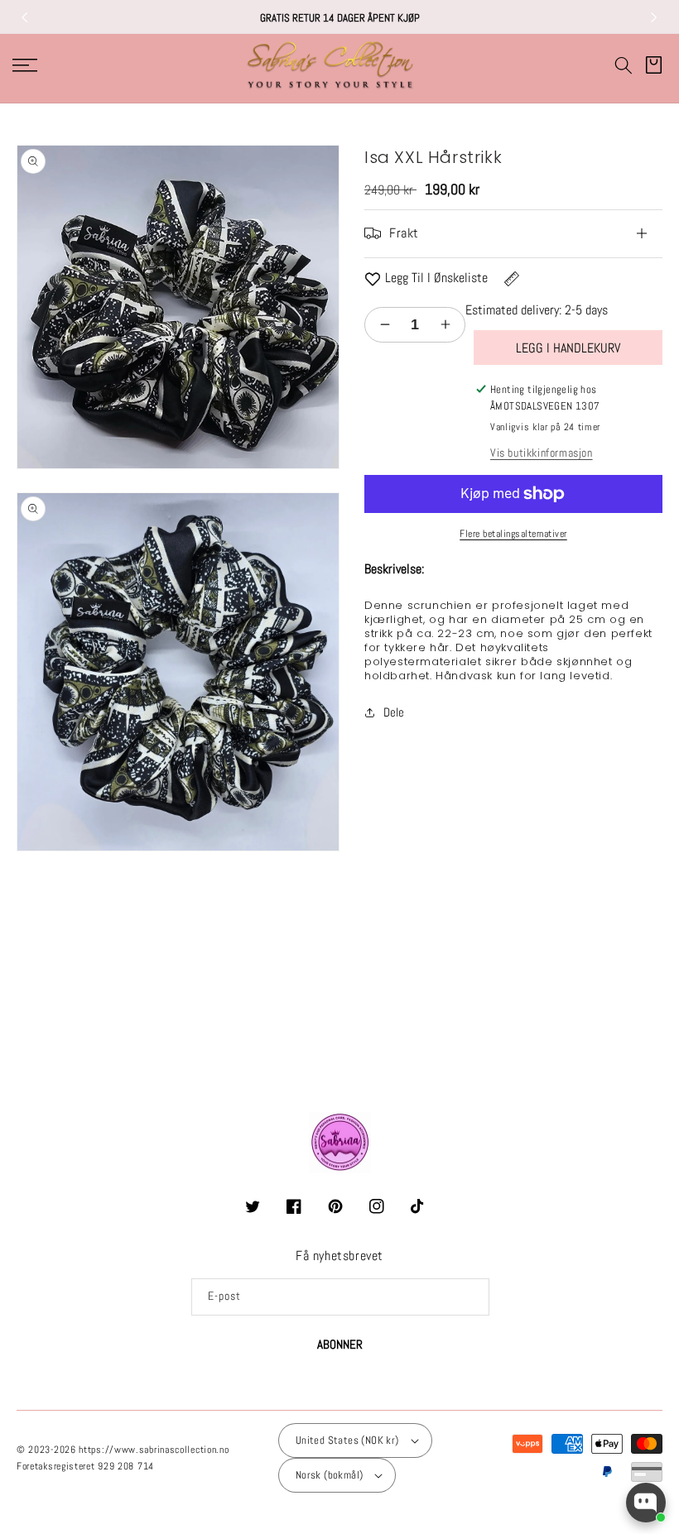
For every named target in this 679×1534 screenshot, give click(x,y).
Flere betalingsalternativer (513, 533)
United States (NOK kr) (347, 1440)
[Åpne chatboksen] (646, 1502)
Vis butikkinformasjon (541, 452)
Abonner (340, 1344)
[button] (623, 65)
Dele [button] (393, 712)
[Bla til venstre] (24, 17)
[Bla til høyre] (654, 17)
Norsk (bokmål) (330, 1475)
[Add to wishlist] (372, 278)
